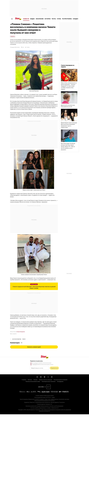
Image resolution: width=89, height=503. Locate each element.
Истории (48, 19)
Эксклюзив (40, 19)
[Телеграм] (40, 376)
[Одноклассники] (48, 376)
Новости (26, 19)
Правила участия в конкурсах (45, 379)
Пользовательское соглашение (60, 379)
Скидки (75, 19)
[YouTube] (51, 376)
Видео (32, 19)
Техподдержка (60, 381)
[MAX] (37, 376)
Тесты (54, 19)
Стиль (59, 19)
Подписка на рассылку (36, 361)
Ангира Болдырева (20, 331)
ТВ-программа (67, 19)
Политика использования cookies (33, 381)
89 (23, 47)
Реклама (35, 379)
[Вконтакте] (44, 376)
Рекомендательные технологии (48, 381)
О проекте (24, 379)
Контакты (30, 379)
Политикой (35, 364)
